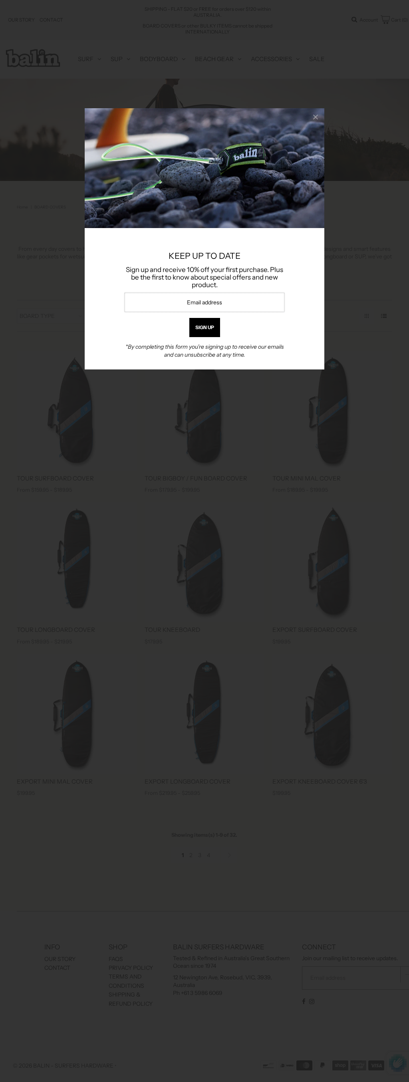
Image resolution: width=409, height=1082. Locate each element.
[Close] (315, 117)
